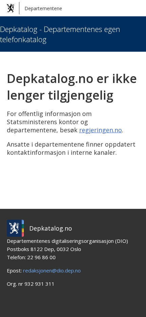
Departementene (43, 8)
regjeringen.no (100, 130)
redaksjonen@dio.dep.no (52, 270)
